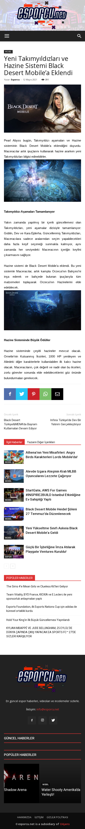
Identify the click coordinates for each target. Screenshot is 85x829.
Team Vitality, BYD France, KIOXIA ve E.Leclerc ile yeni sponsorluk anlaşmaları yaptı (39, 596)
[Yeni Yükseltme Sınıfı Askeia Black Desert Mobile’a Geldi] (14, 533)
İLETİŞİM (39, 817)
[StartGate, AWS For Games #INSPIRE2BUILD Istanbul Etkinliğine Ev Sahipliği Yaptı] (14, 495)
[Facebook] (32, 720)
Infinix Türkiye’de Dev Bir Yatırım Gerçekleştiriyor (65, 422)
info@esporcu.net (48, 709)
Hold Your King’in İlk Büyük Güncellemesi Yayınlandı (38, 620)
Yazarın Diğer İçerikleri (41, 442)
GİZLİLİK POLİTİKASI (57, 817)
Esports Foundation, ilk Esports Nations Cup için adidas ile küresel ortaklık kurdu (41, 608)
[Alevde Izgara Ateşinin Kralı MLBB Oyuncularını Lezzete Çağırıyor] (14, 476)
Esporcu (15, 79)
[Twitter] (53, 720)
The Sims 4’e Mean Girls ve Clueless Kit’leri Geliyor (37, 586)
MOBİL (8, 51)
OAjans (65, 824)
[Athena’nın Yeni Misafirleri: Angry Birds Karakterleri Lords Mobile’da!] (14, 457)
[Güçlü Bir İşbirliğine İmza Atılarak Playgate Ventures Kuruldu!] (14, 551)
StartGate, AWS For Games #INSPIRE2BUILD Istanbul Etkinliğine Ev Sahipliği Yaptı (53, 494)
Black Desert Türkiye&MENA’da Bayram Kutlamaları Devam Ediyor (20, 424)
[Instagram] (42, 720)
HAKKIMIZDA (24, 817)
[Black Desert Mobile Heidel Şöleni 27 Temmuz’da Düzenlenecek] (14, 514)
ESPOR (8, 556)
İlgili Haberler (14, 442)
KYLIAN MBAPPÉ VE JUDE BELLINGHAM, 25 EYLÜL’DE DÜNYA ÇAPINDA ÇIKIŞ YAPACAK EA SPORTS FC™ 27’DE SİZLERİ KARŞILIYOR (41, 632)
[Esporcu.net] (42, 15)
